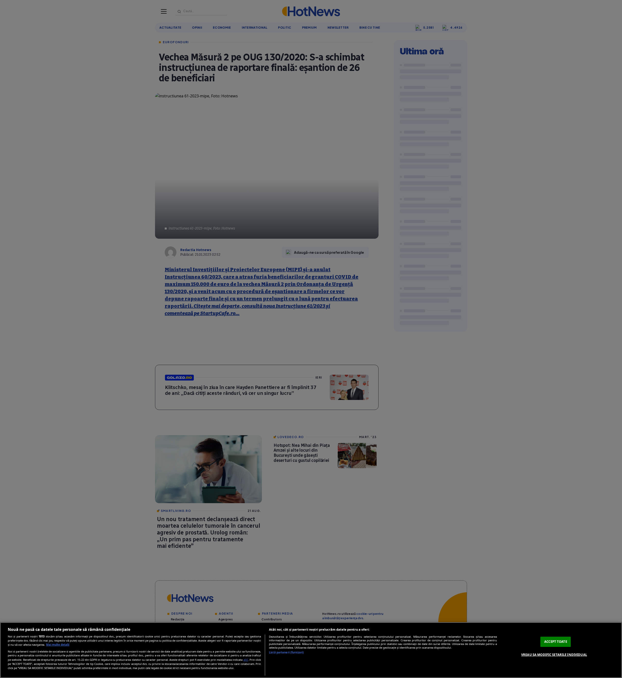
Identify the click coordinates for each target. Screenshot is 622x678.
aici (245, 660)
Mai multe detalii (57, 644)
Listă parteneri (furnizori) (286, 652)
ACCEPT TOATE (555, 641)
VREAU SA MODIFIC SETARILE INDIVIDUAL (554, 655)
